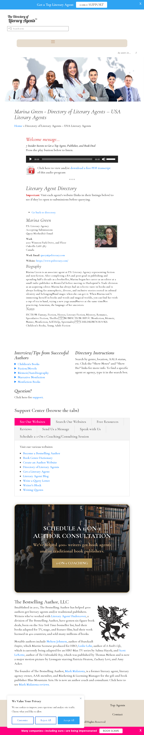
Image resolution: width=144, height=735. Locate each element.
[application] (72, 159)
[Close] (80, 698)
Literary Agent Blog (36, 476)
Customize (22, 720)
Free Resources (107, 422)
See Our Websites (32, 422)
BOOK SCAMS (111, 730)
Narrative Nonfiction (31, 377)
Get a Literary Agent (36, 471)
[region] (45, 711)
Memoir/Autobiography (33, 373)
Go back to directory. (44, 212)
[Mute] (103, 159)
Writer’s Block (32, 485)
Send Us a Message (55, 429)
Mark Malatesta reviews (34, 684)
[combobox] (38, 28)
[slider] (111, 159)
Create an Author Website (40, 462)
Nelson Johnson (57, 641)
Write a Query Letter (36, 481)
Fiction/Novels (27, 368)
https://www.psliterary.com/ (52, 260)
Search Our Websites (71, 422)
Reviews (26, 429)
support (38, 397)
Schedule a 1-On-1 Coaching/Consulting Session (54, 436)
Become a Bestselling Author (41, 453)
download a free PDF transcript (90, 168)
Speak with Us (90, 429)
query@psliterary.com (53, 255)
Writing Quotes (33, 490)
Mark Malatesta (75, 671)
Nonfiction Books (29, 382)
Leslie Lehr (85, 646)
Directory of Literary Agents (41, 467)
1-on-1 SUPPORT (92, 5)
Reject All (46, 720)
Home (18, 126)
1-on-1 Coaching (72, 563)
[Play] (30, 159)
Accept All (68, 720)
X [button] (140, 3)
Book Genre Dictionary (38, 458)
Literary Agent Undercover (68, 616)
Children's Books (28, 364)
